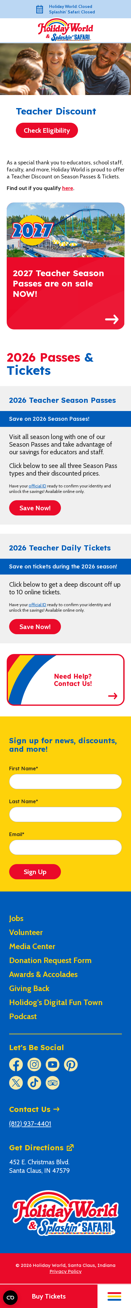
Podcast (23, 1016)
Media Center (32, 946)
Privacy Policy (66, 1271)
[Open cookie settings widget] (10, 1297)
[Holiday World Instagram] (34, 1064)
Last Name (23, 801)
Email (16, 834)
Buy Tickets (49, 1296)
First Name (23, 769)
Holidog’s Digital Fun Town (56, 1002)
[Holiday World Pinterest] (71, 1064)
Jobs (16, 918)
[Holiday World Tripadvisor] (52, 1083)
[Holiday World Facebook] (16, 1064)
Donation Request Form (50, 960)
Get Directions (36, 1147)
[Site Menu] (114, 1296)
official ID (37, 486)
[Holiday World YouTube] (52, 1064)
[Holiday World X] (16, 1083)
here (67, 188)
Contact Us (29, 1109)
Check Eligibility (47, 130)
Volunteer (26, 932)
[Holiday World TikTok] (34, 1083)
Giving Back (29, 988)
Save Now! (35, 508)
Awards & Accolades (43, 974)
